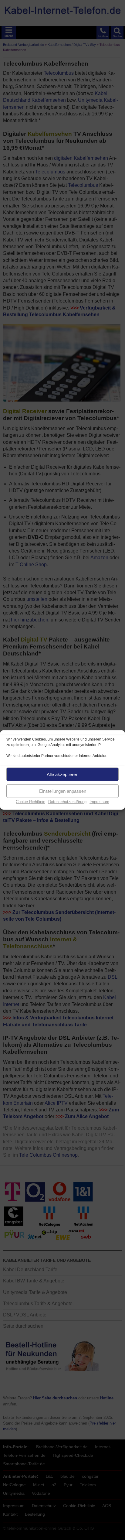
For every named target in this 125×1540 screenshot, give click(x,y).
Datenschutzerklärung (67, 801)
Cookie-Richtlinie (30, 801)
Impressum (99, 801)
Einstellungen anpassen (62, 790)
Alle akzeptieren (62, 774)
